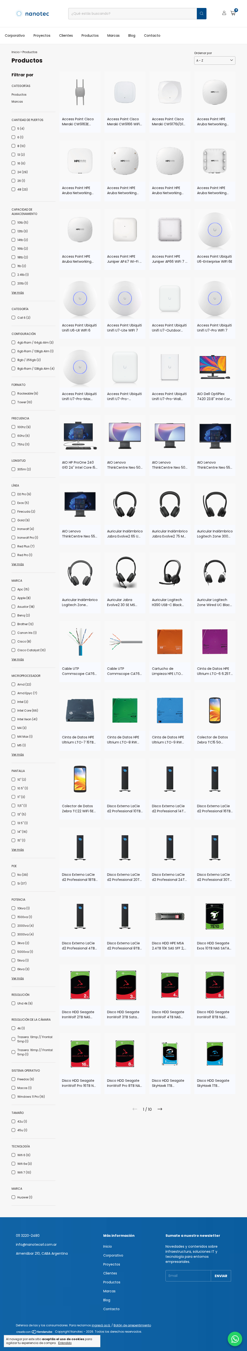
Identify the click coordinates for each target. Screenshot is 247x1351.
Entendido (65, 1343)
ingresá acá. (101, 1325)
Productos (90, 35)
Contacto (152, 35)
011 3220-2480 (28, 1235)
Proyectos (42, 35)
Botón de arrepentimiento (132, 1325)
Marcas (113, 35)
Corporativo (15, 35)
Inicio (16, 52)
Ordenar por (203, 53)
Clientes (66, 35)
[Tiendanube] (34, 1333)
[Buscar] (201, 13)
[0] (232, 13)
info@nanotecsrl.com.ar (36, 1244)
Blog (131, 35)
